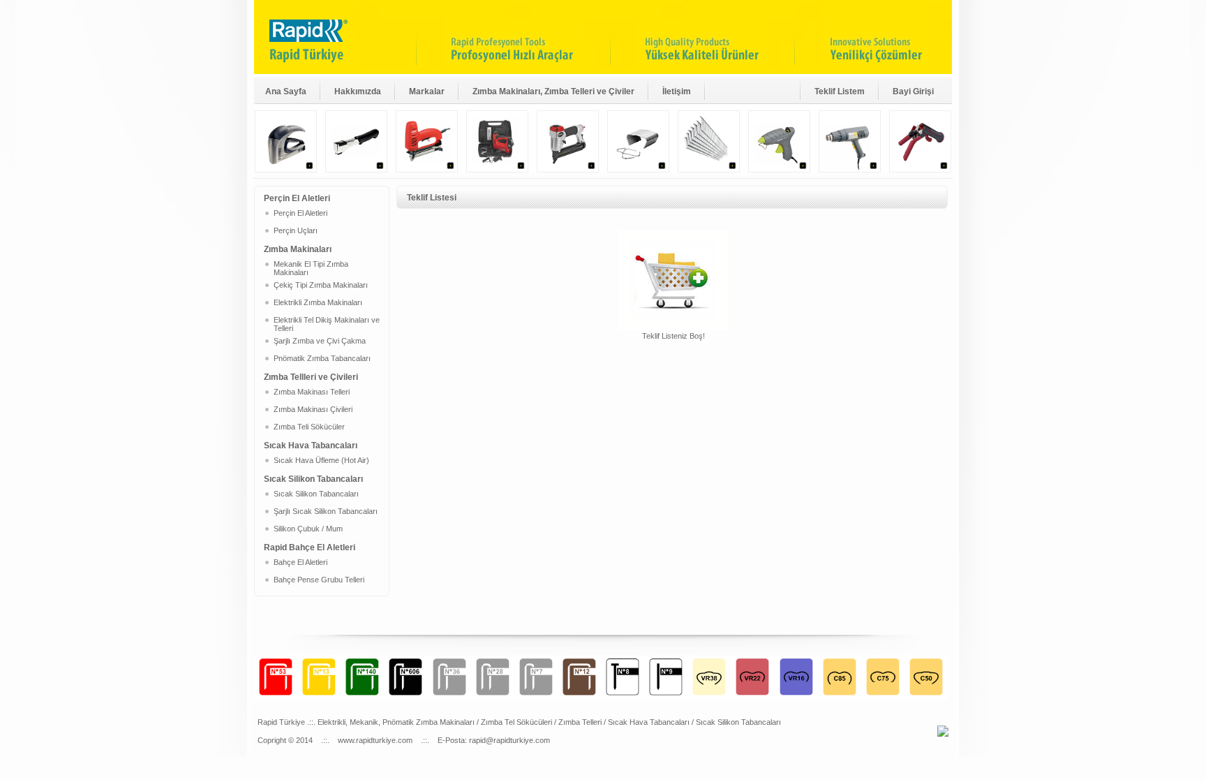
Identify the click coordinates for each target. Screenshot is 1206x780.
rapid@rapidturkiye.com (509, 740)
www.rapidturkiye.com (375, 740)
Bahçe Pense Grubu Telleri (319, 579)
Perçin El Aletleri (300, 213)
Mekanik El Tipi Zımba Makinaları (311, 268)
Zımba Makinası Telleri (312, 392)
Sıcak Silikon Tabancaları (316, 494)
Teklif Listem (839, 91)
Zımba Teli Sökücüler (309, 426)
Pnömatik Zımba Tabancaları (322, 358)
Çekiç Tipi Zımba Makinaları (321, 285)
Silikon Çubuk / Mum (308, 528)
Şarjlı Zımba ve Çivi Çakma (320, 341)
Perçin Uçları (296, 230)
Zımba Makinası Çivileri (313, 409)
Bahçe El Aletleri (300, 562)
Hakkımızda (357, 91)
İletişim (676, 91)
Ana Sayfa (285, 91)
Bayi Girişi (913, 91)
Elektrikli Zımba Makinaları (318, 302)
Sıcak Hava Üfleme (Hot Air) (321, 460)
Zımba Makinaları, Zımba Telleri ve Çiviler (553, 91)
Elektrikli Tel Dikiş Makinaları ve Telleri (327, 324)
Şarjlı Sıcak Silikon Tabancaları (326, 511)
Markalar (427, 91)
